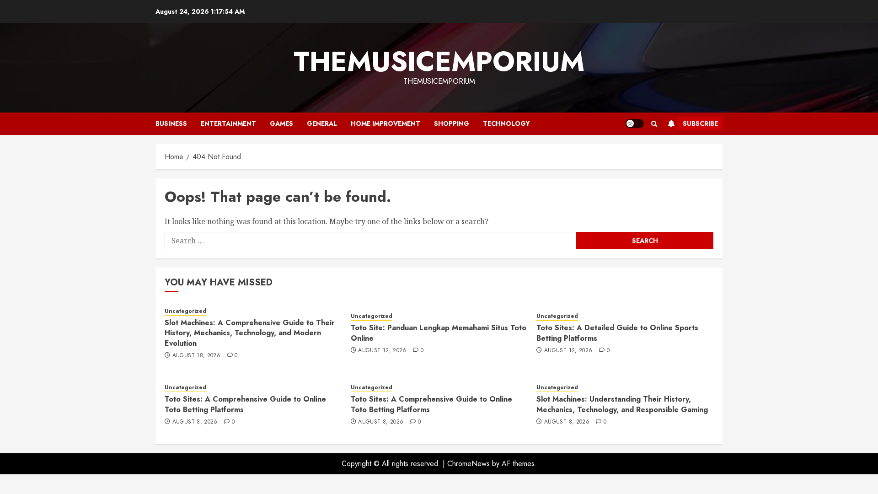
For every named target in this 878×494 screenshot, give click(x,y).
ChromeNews (468, 463)
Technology (506, 123)
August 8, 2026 (195, 422)
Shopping (451, 123)
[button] (654, 124)
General (322, 123)
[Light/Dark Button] (635, 123)
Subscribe (700, 123)
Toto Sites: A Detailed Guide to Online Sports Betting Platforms (617, 332)
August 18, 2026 (196, 356)
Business (171, 123)
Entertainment (228, 123)
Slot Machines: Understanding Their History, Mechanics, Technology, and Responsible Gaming (622, 404)
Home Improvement (385, 123)
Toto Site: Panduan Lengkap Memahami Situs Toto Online (438, 332)
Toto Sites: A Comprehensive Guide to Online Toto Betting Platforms (245, 404)
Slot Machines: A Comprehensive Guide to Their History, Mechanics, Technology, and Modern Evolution (250, 333)
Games (281, 123)
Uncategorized (185, 311)
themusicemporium (439, 61)
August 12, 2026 (382, 350)
